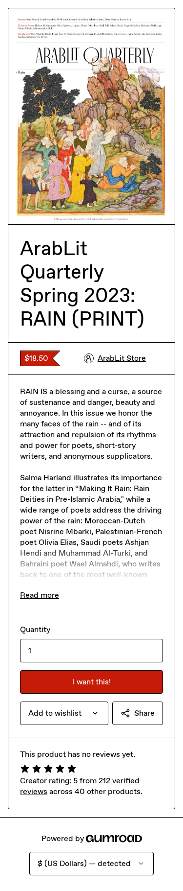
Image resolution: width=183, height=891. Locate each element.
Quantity (35, 629)
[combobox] (64, 713)
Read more (39, 595)
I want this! (92, 681)
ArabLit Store (122, 358)
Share (144, 713)
